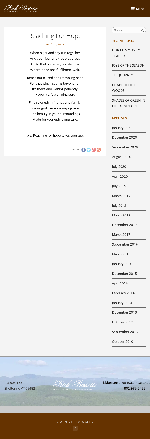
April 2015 (120, 283)
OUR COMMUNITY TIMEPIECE (126, 53)
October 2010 (122, 341)
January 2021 (122, 127)
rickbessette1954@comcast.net (126, 382)
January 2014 (122, 302)
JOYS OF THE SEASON (128, 65)
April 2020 (120, 176)
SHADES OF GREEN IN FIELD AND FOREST (128, 103)
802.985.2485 (135, 388)
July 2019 (119, 186)
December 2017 (124, 225)
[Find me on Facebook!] (75, 428)
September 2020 (125, 147)
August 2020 (121, 157)
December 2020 (124, 137)
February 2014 (123, 293)
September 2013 (125, 331)
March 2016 (121, 254)
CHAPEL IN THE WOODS (124, 88)
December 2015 (124, 273)
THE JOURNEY (122, 75)
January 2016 (122, 263)
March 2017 (121, 234)
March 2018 (121, 215)
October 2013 (122, 322)
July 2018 (119, 205)
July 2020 (119, 166)
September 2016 (125, 244)
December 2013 (124, 312)
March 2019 (121, 195)
